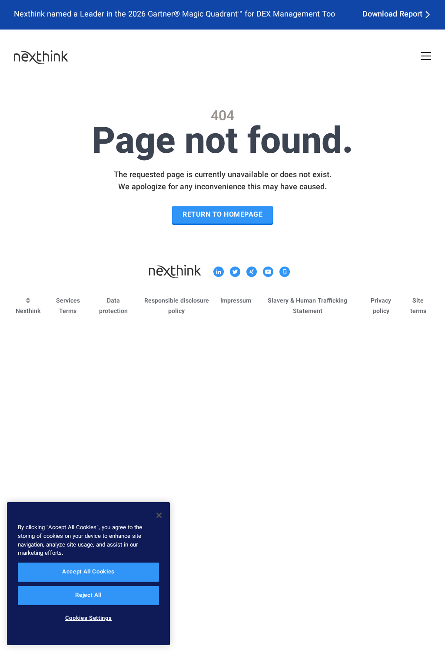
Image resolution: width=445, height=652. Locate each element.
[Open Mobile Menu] (426, 57)
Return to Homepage (222, 215)
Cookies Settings (88, 618)
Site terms (418, 306)
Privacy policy (381, 306)
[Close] (159, 515)
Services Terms (68, 306)
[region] (88, 573)
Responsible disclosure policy (176, 306)
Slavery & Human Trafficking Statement (307, 306)
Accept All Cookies (88, 572)
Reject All (88, 595)
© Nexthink (28, 306)
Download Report (392, 15)
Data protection (113, 306)
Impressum (235, 301)
